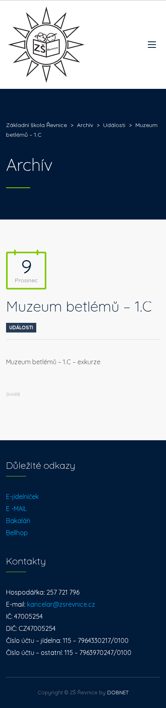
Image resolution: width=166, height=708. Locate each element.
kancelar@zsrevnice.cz (61, 604)
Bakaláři (18, 521)
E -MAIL (16, 509)
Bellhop (17, 533)
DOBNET (118, 692)
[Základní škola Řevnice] (46, 44)
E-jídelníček (22, 497)
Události (21, 327)
